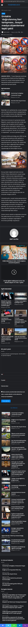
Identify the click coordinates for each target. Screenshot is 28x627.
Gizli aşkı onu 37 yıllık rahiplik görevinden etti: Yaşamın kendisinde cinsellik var (18, 464)
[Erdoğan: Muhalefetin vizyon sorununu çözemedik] (6, 530)
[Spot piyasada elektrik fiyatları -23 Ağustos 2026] (6, 450)
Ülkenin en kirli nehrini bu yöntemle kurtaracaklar (18, 434)
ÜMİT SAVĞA (6, 32)
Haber (9, 10)
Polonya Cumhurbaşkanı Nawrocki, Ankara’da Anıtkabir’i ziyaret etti (21, 321)
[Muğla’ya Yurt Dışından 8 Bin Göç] (6, 422)
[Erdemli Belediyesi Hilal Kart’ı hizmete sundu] (6, 509)
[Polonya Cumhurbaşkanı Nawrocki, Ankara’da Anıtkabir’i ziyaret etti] (21, 313)
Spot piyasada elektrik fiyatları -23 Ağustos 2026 (18, 448)
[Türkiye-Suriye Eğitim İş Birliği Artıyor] (21, 296)
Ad (2, 374)
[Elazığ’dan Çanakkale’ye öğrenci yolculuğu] (6, 549)
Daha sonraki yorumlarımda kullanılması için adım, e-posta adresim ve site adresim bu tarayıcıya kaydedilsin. (13, 394)
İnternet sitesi (4, 386)
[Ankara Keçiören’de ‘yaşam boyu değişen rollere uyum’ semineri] (6, 457)
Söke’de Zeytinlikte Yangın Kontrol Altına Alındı (21, 338)
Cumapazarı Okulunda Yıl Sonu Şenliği (6, 319)
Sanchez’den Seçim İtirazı (18, 101)
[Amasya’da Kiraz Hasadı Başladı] (6, 494)
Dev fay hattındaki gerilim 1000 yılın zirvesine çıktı (16, 1)
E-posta (3, 380)
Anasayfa (5, 10)
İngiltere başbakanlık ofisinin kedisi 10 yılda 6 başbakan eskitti (7, 339)
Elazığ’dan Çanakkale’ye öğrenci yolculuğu (18, 547)
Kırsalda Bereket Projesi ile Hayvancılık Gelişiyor (18, 540)
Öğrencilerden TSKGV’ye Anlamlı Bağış (12, 535)
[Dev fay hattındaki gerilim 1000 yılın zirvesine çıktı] (6, 443)
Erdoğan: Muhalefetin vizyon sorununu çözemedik (17, 529)
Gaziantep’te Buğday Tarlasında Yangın (17, 413)
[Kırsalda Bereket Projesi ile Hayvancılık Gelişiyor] (6, 542)
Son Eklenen (14, 408)
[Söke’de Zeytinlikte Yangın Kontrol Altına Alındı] (21, 331)
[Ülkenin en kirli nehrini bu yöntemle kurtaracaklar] (6, 436)
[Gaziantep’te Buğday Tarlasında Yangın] (5, 95)
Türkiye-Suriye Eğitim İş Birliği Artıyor (21, 301)
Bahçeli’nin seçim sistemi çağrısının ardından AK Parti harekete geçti (6, 303)
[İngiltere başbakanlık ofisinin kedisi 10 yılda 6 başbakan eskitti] (7, 331)
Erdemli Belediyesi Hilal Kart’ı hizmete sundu (17, 507)
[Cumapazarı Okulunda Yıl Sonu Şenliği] (7, 313)
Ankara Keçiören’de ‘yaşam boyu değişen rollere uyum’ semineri (17, 456)
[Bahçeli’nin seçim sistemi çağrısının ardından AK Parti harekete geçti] (7, 296)
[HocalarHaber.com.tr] (14, 5)
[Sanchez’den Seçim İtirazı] (5, 103)
